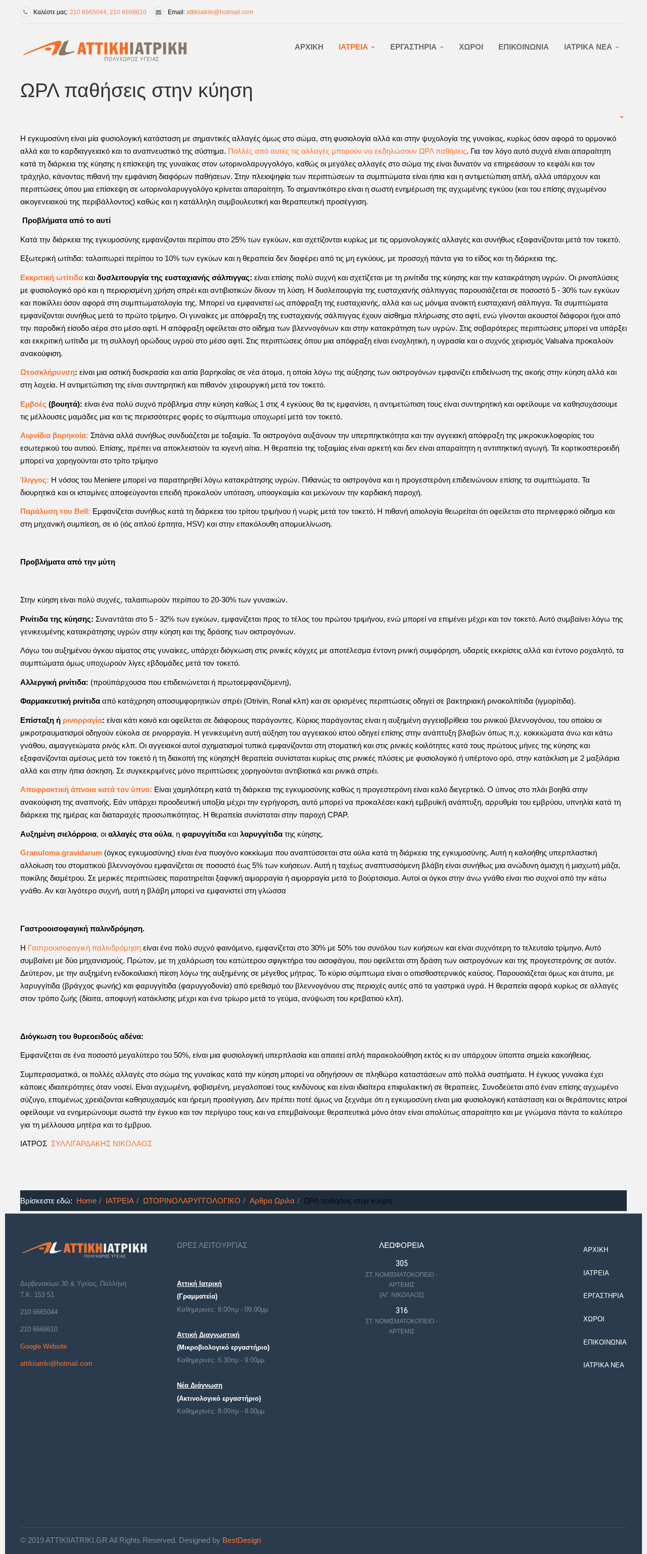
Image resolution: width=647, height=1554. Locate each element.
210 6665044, (90, 12)
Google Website (43, 1346)
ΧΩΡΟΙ (471, 46)
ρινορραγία (82, 720)
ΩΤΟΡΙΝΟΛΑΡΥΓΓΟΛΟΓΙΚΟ (192, 1200)
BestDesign (241, 1540)
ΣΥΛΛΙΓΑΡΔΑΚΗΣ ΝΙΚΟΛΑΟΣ (101, 1143)
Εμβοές (34, 404)
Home (86, 1200)
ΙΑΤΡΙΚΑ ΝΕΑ (589, 46)
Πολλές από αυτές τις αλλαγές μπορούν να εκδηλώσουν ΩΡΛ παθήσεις (347, 151)
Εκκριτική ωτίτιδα (51, 277)
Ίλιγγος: (34, 480)
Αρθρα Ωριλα (272, 1200)
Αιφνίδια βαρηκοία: (54, 435)
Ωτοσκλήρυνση (47, 372)
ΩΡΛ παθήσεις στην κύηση (136, 90)
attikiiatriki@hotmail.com (220, 12)
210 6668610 (128, 12)
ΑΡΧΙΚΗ (309, 46)
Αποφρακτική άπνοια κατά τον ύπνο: (86, 789)
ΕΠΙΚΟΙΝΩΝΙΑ (523, 46)
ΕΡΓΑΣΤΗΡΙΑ (414, 46)
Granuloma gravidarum (61, 852)
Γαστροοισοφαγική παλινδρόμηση (84, 947)
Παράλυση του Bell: (55, 511)
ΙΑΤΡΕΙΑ (354, 46)
